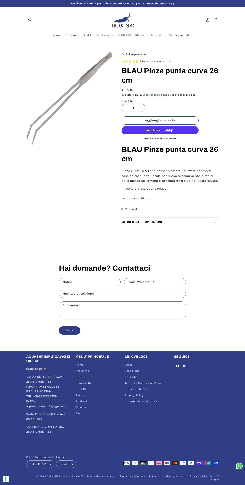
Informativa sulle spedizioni (203, 476)
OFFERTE (82, 389)
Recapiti (214, 480)
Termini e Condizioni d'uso (143, 383)
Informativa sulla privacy (132, 476)
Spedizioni (132, 370)
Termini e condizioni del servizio (166, 476)
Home (80, 364)
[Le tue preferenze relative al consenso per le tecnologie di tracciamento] (6, 479)
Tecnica (81, 407)
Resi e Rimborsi (135, 389)
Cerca (129, 364)
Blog (79, 413)
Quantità (127, 101)
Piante (80, 395)
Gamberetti (83, 383)
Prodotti (81, 401)
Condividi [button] (131, 209)
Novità (80, 377)
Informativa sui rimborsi (141, 401)
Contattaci (132, 377)
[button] (30, 20)
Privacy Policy (134, 395)
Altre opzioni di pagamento (160, 138)
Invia (69, 330)
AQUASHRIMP (53, 476)
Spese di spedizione (155, 95)
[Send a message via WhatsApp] (239, 466)
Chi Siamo (82, 370)
